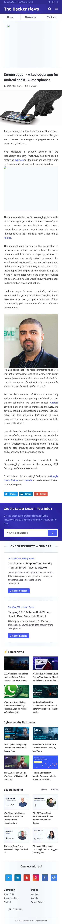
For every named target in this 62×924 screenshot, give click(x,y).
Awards (34, 898)
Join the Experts (18, 636)
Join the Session (18, 591)
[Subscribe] (52, 533)
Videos (44, 790)
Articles (54, 790)
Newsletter (31, 17)
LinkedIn (28, 480)
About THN (9, 894)
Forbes (7, 237)
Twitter (14, 480)
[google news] (54, 877)
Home (10, 17)
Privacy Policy (37, 902)
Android (54, 402)
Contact (7, 902)
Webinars (51, 17)
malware (19, 160)
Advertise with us (11, 898)
